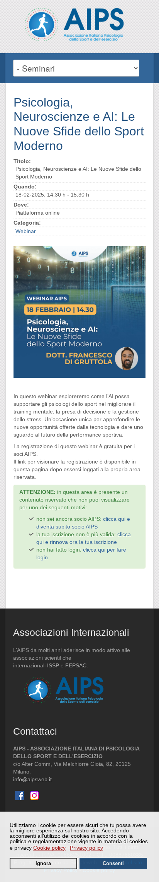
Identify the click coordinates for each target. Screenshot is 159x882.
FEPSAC (75, 665)
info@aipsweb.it (32, 779)
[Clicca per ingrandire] (79, 312)
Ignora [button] (43, 863)
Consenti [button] (113, 863)
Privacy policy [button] (86, 848)
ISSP (53, 665)
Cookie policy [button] (49, 848)
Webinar (25, 231)
